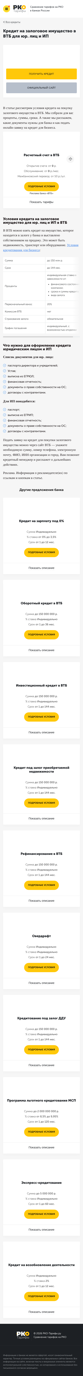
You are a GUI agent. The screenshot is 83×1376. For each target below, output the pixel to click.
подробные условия (41, 186)
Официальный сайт (41, 87)
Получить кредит (41, 73)
